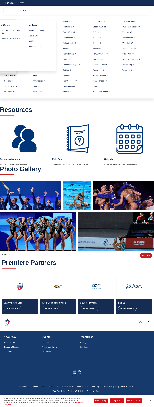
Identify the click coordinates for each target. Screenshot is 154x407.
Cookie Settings (101, 401)
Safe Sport (84, 347)
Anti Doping (33, 41)
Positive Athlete (35, 47)
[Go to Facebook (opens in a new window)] (140, 322)
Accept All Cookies (134, 401)
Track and (129, 21)
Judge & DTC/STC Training (12, 39)
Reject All (117, 401)
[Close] (150, 400)
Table (99, 59)
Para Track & (131, 27)
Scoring (83, 343)
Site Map (95, 387)
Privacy (110, 387)
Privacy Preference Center (90, 391)
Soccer (100, 27)
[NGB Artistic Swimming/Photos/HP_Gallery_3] (30, 195)
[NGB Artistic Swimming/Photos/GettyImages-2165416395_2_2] (38, 231)
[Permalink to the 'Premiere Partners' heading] (58, 262)
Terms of (126, 387)
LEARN (14, 308)
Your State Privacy (65, 391)
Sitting (130, 48)
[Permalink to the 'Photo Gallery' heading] (43, 168)
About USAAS (9, 343)
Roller (69, 43)
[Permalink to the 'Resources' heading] (34, 109)
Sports (21, 3)
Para (38, 92)
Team (100, 81)
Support (67, 387)
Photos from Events (49, 347)
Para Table (101, 65)
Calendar (45, 343)
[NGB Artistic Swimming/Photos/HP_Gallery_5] (123, 195)
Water (128, 54)
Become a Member (11, 347)
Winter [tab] (22, 10)
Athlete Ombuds (35, 36)
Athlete (38, 30)
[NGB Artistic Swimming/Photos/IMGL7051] (116, 231)
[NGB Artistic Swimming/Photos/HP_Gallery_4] (77, 195)
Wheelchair (71, 65)
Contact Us (8, 352)
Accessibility (24, 387)
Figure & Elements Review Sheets (12, 31)
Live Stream (46, 352)
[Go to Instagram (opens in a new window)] (147, 322)
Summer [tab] (9, 10)
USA (10, 75)
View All (146, 255)
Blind (99, 21)
